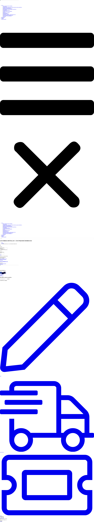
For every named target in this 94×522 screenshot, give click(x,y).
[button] (47, 121)
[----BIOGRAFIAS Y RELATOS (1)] (3, 249)
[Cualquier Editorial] (2, 252)
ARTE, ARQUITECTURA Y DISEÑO (7, 223)
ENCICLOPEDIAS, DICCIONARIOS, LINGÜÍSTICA (9, 9)
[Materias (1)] (3, 248)
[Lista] (0, 258)
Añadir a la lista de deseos (3, 259)
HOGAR (4, 229)
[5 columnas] (3, 258)
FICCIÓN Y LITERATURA (6, 10)
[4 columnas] (2, 258)
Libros (2, 5)
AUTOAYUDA (5, 6)
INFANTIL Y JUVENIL (6, 231)
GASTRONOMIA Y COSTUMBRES (7, 11)
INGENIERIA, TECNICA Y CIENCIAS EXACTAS (9, 14)
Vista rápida (1, 260)
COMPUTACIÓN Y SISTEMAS (7, 225)
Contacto (2, 18)
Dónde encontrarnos (3, 19)
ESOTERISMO (5, 227)
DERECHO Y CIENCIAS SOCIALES (7, 8)
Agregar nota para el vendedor (3, 518)
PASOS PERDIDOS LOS (4, 261)
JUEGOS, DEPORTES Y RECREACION (8, 15)
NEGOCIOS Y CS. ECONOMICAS (7, 233)
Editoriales (2, 235)
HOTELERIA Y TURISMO (6, 12)
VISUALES (4, 16)
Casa (2, 242)
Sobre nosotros (3, 17)
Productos (2, 243)
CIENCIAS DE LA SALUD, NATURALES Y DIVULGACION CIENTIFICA (12, 7)
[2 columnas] (1, 258)
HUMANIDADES (5, 13)
